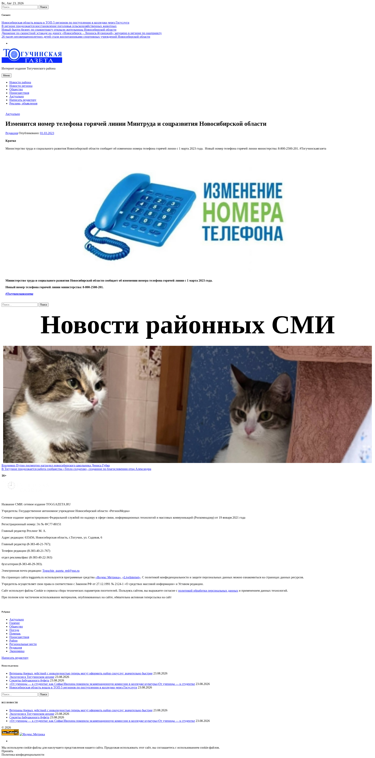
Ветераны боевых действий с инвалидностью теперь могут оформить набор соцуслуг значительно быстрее (81, 673)
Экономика (16, 651)
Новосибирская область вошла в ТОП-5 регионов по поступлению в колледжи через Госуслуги (65, 22)
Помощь (15, 633)
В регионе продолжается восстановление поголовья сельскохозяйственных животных (59, 26)
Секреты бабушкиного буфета (29, 680)
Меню (6, 75)
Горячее (14, 623)
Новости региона (20, 85)
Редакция (11, 133)
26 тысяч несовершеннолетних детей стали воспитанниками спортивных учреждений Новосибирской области (76, 36)
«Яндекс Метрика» (108, 577)
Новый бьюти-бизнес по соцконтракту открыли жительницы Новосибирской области (59, 29)
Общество (16, 89)
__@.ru (60, 570)
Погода (14, 630)
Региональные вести (23, 644)
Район (13, 640)
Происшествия (19, 93)
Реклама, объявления (23, 103)
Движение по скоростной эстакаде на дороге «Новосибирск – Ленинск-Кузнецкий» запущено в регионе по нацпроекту (82, 33)
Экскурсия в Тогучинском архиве (31, 677)
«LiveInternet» (131, 577)
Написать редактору (22, 100)
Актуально (16, 96)
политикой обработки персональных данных (208, 590)
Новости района (20, 82)
